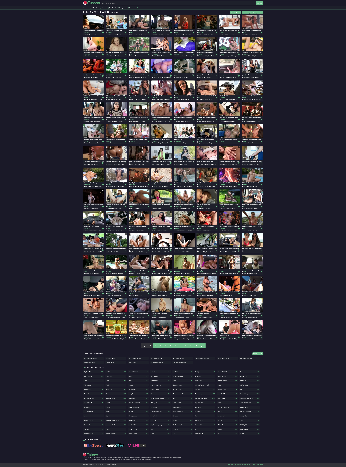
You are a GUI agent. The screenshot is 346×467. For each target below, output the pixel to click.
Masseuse (160, 407)
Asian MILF (138, 420)
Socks (138, 376)
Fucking (227, 411)
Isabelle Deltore (255, 164)
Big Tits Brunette (227, 372)
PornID (222, 163)
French (116, 429)
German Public (110, 358)
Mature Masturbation (246, 358)
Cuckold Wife (227, 394)
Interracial (162, 99)
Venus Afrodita (224, 186)
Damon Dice (246, 164)
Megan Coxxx (179, 339)
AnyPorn (177, 163)
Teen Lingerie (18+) (249, 402)
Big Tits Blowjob (93, 420)
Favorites (141, 8)
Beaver (249, 372)
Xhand (245, 184)
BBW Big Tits (249, 425)
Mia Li (245, 186)
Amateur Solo (227, 416)
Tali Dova (132, 317)
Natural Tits (111, 121)
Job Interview (93, 385)
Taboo (160, 433)
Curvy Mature (138, 394)
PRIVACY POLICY (241, 465)
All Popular (94, 8)
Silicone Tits (249, 376)
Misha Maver (201, 317)
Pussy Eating (227, 398)
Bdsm (254, 121)
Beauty (177, 34)
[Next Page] (202, 345)
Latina (163, 56)
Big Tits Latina (249, 407)
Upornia (155, 293)
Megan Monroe (210, 121)
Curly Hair (93, 407)
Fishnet (116, 407)
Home (86, 8)
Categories (122, 8)
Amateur (144, 34)
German (140, 208)
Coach (116, 416)
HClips (109, 184)
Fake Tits (132, 230)
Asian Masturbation (89, 362)
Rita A (222, 164)
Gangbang (200, 34)
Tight (91, 230)
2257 (253, 465)
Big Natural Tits (119, 121)
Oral (235, 99)
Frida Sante (209, 317)
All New (103, 8)
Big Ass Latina (138, 416)
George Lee (228, 164)
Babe (257, 77)
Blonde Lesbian (138, 433)
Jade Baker (156, 230)
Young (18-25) (227, 376)
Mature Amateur (227, 425)
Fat (205, 416)
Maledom (205, 230)
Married (227, 429)
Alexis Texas (201, 121)
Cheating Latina (182, 385)
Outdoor (132, 56)
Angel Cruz (110, 295)
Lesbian (255, 99)
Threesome (160, 372)
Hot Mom (138, 385)
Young (96, 164)
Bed (121, 99)
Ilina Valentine (164, 230)
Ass (182, 34)
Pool (183, 273)
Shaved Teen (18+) (160, 385)
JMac (138, 121)
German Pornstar (93, 425)
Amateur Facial (116, 398)
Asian (86, 164)
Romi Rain (208, 273)
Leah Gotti (155, 186)
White (181, 143)
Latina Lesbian (182, 402)
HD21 (199, 97)
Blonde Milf (224, 273)
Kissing (213, 339)
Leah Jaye (187, 339)
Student (228, 34)
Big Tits (115, 34)
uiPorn (177, 228)
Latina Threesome (138, 407)
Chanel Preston (89, 56)
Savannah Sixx (157, 164)
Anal (250, 34)
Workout (93, 394)
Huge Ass (116, 376)
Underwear (208, 77)
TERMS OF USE (232, 465)
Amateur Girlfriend (93, 398)
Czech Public (132, 362)
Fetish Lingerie (205, 394)
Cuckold (100, 143)
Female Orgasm (227, 380)
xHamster (178, 54)
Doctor (86, 230)
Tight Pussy (201, 143)
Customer (205, 411)
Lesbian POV (138, 425)
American (200, 186)
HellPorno (246, 54)
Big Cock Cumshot (249, 411)
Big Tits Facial (182, 389)
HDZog (154, 315)
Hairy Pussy (205, 380)
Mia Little (250, 186)
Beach (245, 251)
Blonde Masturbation (157, 362)
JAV (182, 398)
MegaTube (87, 54)
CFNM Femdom (93, 411)
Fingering (141, 186)
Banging (182, 416)
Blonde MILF (205, 420)
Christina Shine (157, 317)
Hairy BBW (205, 425)
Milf (91, 34)
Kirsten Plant (201, 273)
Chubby (166, 295)
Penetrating (160, 380)
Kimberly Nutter (112, 251)
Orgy (93, 77)
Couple (109, 34)
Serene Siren (117, 77)
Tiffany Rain (224, 99)
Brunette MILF (182, 407)
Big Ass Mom (93, 372)
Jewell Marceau (247, 121)
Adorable (249, 433)
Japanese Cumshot (138, 402)
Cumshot (204, 99)
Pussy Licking (187, 34)
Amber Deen (133, 143)
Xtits (131, 32)
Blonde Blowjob (249, 429)
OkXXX (109, 76)
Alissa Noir (87, 295)
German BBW (205, 433)
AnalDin (155, 76)
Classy (205, 372)
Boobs (116, 372)
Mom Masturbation (178, 358)
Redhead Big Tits (182, 425)
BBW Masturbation (156, 358)
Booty (142, 230)
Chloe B (132, 339)
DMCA (249, 465)
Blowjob (161, 34)
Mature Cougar (227, 389)
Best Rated (112, 8)
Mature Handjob (116, 433)
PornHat (223, 97)
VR (227, 433)
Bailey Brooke (111, 317)
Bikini (131, 164)
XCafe (154, 32)
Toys (211, 34)
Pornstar (249, 230)
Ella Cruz (155, 339)
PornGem (200, 250)
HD (182, 433)
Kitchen (160, 394)
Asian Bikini (93, 389)
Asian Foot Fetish (182, 411)
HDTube (109, 250)
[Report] (103, 32)
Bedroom (115, 99)
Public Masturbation (223, 358)
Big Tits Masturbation (134, 358)
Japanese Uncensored (249, 398)
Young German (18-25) (160, 398)
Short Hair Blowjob (160, 411)
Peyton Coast (224, 77)
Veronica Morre (157, 121)
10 (196, 346)
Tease (182, 420)
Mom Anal (160, 416)
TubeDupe (110, 32)
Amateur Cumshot (182, 376)
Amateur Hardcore (116, 394)
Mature (138, 56)
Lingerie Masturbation (179, 362)
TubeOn (87, 32)
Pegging (160, 420)
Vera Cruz (132, 99)
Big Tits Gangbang (160, 425)
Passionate (138, 398)
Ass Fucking (160, 376)
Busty (169, 143)
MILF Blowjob (93, 376)
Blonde (87, 34)
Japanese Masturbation (202, 358)
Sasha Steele (133, 34)
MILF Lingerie (249, 385)
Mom (259, 121)
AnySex (155, 141)
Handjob (167, 34)
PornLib (87, 119)
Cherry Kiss (156, 273)
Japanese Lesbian (116, 425)
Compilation (122, 164)
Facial (119, 34)
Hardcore (118, 56)
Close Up (189, 56)
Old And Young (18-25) (205, 385)
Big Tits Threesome (227, 407)
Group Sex (87, 77)
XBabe (222, 54)
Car (139, 34)
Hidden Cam (118, 295)
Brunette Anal (138, 389)
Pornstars (132, 8)
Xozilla (223, 271)
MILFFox (155, 97)
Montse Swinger (247, 317)
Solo (95, 34)
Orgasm (229, 56)
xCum (222, 206)
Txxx (176, 76)
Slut (234, 251)
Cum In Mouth (93, 402)
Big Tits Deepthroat (205, 398)
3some (227, 420)
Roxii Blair (178, 99)
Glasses (92, 186)
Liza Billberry (111, 56)
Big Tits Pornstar (138, 372)
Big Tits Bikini (160, 389)
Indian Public (110, 362)
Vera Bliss (110, 77)
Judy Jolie (97, 56)
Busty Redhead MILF (182, 394)
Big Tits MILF (249, 380)
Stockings (212, 186)
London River (111, 230)
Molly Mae (133, 121)
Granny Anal (160, 402)
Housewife (98, 186)
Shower (188, 273)
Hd (187, 77)
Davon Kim (246, 77)
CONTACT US (259, 465)
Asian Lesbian (138, 429)
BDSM (116, 402)
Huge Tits (116, 389)
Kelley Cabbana (202, 295)
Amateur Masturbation (90, 358)
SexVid (132, 119)
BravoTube (201, 32)
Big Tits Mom (205, 402)
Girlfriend (228, 251)
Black (116, 380)
